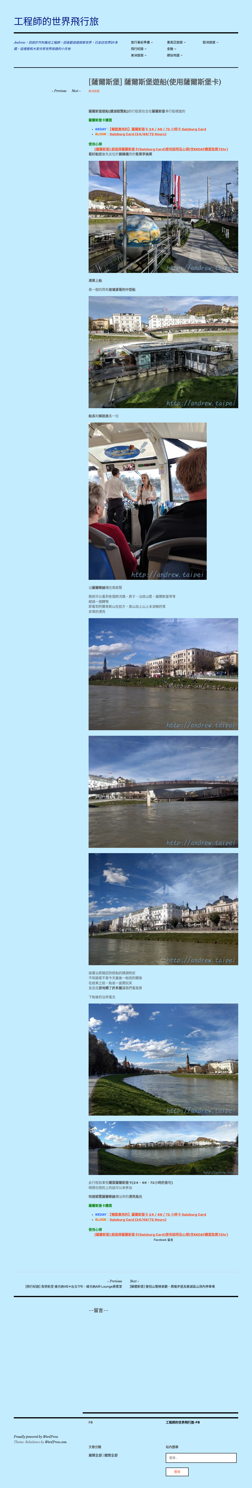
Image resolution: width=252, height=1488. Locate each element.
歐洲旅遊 (209, 42)
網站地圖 (173, 55)
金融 (170, 49)
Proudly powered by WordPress (36, 1437)
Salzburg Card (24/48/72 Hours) (138, 134)
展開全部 (95, 1455)
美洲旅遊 (137, 55)
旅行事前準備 (140, 42)
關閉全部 (111, 1455)
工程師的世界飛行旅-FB (183, 1422)
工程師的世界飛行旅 (56, 21)
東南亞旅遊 (175, 42)
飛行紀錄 (137, 49)
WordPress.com (56, 1442)
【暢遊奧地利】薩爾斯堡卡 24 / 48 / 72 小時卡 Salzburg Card (158, 129)
